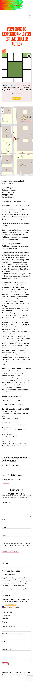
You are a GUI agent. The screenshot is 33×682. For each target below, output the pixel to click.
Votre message (6, 649)
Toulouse (19, 85)
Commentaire (6, 502)
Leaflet (7, 174)
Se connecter (6, 615)
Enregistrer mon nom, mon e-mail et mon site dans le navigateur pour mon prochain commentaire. (17, 545)
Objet (3, 641)
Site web (4, 535)
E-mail (4, 527)
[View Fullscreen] (2, 115)
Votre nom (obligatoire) (8, 626)
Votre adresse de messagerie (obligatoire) (14, 634)
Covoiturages (16, 98)
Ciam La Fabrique (10, 85)
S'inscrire (5, 618)
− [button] (2, 111)
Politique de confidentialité (22, 673)
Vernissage (26, 85)
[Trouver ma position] (2, 119)
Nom (4, 519)
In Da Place (19, 93)
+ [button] (2, 109)
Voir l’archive (6, 483)
